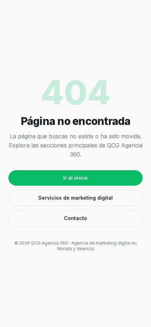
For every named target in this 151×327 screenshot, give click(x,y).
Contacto (75, 218)
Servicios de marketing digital (75, 198)
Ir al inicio (75, 178)
